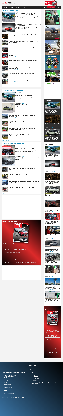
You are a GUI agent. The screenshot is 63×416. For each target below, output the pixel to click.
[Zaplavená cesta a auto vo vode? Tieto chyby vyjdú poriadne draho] (5, 171)
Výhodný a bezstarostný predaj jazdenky (11, 259)
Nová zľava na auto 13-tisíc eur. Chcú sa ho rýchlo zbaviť (52, 262)
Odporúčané (20, 7)
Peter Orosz (15, 124)
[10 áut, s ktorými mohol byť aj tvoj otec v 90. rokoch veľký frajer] (8, 165)
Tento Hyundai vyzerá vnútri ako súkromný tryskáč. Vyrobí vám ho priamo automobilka (52, 249)
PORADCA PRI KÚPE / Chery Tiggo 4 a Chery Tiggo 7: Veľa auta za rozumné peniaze (53, 353)
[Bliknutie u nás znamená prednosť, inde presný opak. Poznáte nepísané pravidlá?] (52, 206)
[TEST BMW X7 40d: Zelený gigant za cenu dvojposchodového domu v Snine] (8, 112)
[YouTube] (44, 7)
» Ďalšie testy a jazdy (5, 140)
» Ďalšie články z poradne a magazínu (8, 193)
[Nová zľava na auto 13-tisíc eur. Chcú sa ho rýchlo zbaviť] (52, 260)
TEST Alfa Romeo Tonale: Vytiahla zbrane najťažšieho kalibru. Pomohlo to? (51, 111)
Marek (23, 103)
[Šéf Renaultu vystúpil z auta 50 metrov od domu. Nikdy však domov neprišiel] (52, 122)
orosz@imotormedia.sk (11, 376)
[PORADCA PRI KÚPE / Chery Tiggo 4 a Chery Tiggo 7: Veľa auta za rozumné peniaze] (5, 191)
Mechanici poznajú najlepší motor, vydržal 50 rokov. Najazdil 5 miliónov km (51, 222)
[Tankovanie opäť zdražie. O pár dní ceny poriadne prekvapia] (52, 272)
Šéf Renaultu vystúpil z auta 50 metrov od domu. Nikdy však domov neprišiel (52, 124)
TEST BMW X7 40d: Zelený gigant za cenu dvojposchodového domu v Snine (26, 105)
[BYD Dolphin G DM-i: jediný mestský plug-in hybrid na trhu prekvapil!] (5, 125)
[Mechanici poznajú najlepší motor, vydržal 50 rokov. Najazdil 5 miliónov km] (5, 57)
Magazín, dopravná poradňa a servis (13, 143)
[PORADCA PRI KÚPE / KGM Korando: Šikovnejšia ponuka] (5, 178)
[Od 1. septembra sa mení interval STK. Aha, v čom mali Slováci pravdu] (52, 298)
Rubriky (5, 7)
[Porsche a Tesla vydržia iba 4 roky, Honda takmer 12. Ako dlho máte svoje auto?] (8, 154)
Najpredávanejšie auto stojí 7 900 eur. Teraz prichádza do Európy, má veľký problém (51, 138)
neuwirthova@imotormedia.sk (14, 393)
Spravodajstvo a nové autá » (10, 10)
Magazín (15, 7)
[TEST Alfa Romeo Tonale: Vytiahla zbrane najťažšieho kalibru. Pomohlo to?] (52, 153)
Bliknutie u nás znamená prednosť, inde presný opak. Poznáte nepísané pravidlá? (51, 209)
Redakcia (51, 211)
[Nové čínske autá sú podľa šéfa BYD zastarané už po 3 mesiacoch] (52, 166)
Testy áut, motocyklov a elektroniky (12, 90)
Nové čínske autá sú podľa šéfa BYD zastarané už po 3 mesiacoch (52, 169)
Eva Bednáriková (52, 171)
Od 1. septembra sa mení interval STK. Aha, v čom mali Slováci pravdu (51, 300)
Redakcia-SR (52, 251)
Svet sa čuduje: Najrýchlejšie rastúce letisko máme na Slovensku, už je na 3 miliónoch (52, 287)
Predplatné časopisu (52, 7)
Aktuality (9, 7)
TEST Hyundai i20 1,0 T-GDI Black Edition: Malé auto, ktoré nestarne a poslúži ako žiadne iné (22, 129)
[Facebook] (43, 7)
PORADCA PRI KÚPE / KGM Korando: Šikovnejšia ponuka (22, 174)
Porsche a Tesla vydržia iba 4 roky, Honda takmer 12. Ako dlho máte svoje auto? (26, 147)
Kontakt (23, 7)
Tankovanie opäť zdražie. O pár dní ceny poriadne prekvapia (52, 274)
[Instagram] (46, 7)
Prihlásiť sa (58, 7)
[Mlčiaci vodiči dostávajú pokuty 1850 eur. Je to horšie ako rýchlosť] (52, 233)
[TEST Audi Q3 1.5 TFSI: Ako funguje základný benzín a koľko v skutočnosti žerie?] (5, 118)
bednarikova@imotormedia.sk (13, 375)
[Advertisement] (52, 91)
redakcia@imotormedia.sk (13, 380)
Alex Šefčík (51, 127)
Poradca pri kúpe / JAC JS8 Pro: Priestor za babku (13, 255)
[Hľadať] (3, 7)
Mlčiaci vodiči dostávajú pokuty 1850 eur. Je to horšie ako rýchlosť (52, 235)
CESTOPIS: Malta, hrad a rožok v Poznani (12, 252)
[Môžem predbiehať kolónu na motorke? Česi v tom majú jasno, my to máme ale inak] (5, 184)
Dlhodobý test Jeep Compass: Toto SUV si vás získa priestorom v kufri (52, 331)
